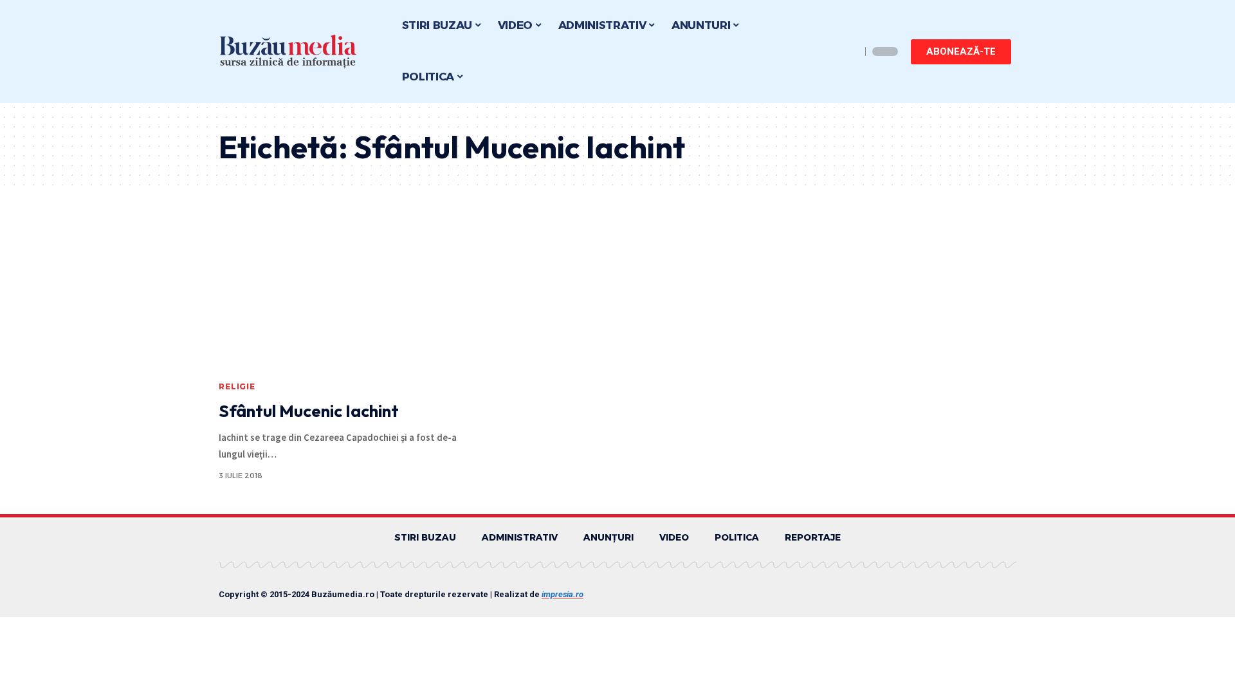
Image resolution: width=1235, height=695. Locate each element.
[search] (847, 51)
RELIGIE (237, 386)
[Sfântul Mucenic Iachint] (343, 298)
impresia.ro (562, 594)
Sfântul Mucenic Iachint (309, 411)
